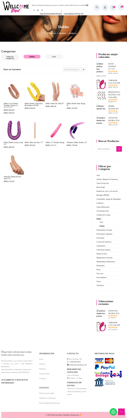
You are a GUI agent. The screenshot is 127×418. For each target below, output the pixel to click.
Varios (98, 281)
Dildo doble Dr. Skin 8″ (55, 103)
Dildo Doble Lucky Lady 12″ (13, 143)
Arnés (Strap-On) (102, 183)
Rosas (98, 270)
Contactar (42, 378)
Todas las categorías (10, 57)
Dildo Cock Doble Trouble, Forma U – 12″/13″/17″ (11, 105)
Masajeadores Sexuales (104, 258)
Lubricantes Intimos (103, 250)
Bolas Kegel (100, 187)
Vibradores (100, 285)
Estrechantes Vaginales (104, 234)
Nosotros (42, 364)
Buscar (120, 150)
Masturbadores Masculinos (105, 262)
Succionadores (101, 277)
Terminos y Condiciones (47, 398)
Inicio (52, 33)
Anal (54, 57)
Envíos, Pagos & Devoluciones (49, 403)
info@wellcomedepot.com (78, 365)
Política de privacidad (46, 393)
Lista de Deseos (44, 374)
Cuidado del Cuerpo (103, 215)
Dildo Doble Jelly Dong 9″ (76, 104)
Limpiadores (100, 246)
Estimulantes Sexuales (104, 230)
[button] (113, 412)
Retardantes (100, 266)
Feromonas (100, 238)
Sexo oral (99, 273)
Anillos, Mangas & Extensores (107, 179)
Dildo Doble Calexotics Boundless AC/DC (34, 104)
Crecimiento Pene (102, 211)
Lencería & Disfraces (103, 242)
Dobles (32, 57)
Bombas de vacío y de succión (107, 191)
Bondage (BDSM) (102, 195)
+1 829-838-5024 (75, 362)
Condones (99, 203)
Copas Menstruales (103, 207)
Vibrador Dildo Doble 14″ (77, 142)
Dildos (62, 33)
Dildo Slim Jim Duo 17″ (34, 142)
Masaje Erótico (101, 254)
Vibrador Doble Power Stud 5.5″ (12, 178)
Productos (42, 369)
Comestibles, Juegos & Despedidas (108, 199)
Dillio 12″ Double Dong (55, 142)
